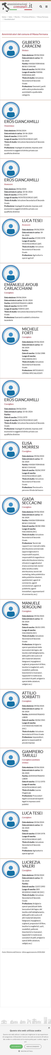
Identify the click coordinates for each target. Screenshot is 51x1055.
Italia (10, 17)
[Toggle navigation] (41, 6)
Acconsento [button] (16, 1046)
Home (4, 17)
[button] (25, 1051)
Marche (17, 17)
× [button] (49, 1028)
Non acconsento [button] (33, 1046)
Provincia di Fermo (28, 17)
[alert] (25, 1040)
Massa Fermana (42, 17)
